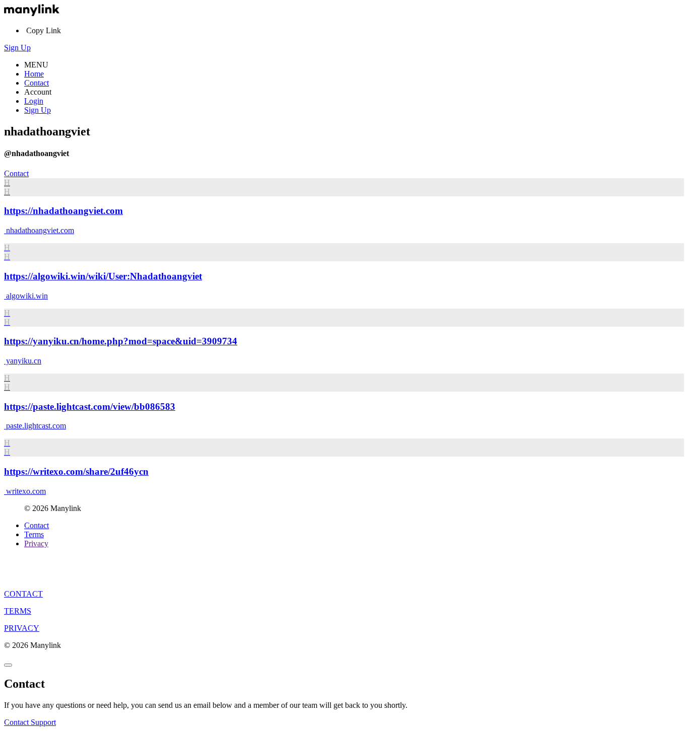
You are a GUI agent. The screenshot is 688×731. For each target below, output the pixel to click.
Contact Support (30, 722)
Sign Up (17, 47)
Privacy (36, 543)
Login (33, 101)
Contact (36, 83)
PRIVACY (21, 628)
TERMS (17, 611)
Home (34, 73)
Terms (34, 534)
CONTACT (23, 594)
